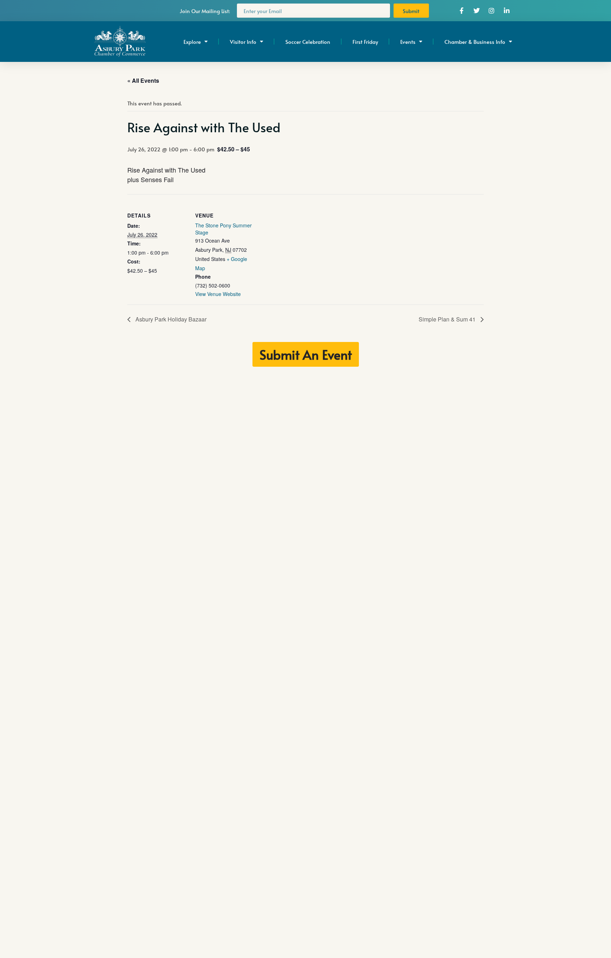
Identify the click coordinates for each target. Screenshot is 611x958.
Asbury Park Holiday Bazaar (170, 319)
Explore (192, 41)
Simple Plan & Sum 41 (448, 319)
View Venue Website (218, 293)
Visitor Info (243, 41)
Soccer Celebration (307, 41)
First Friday (365, 41)
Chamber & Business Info (474, 41)
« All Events (143, 80)
